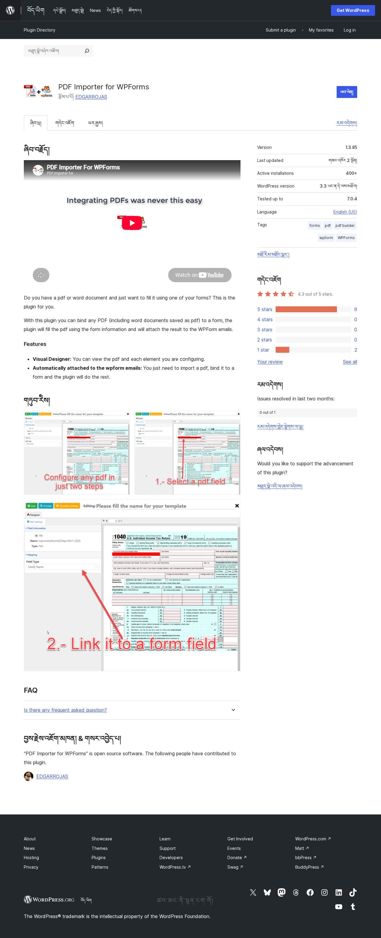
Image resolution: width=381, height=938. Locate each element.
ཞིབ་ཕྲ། (35, 123)
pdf (328, 225)
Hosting (31, 857)
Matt (302, 848)
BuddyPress (309, 867)
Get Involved (240, 838)
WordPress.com (313, 838)
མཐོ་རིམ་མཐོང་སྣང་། (273, 254)
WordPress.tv (175, 867)
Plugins (99, 857)
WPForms (346, 237)
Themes (100, 848)
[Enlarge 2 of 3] (232, 419)
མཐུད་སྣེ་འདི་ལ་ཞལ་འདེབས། (279, 486)
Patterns (100, 867)
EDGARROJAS (91, 97)
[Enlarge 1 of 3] (122, 419)
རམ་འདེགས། (347, 123)
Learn (165, 838)
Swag (235, 867)
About (30, 838)
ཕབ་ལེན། (347, 91)
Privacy (31, 867)
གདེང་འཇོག (64, 123)
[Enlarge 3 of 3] (232, 508)
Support (168, 848)
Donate (237, 857)
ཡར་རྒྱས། (95, 123)
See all (350, 362)
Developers (171, 857)
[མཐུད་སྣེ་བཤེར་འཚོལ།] (87, 51)
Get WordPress (353, 10)
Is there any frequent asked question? (65, 710)
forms (315, 225)
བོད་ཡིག (86, 900)
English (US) (345, 211)
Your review (270, 362)
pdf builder (345, 225)
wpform (326, 237)
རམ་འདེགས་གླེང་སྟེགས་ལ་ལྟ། (280, 427)
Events (234, 848)
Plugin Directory (39, 29)
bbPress (306, 857)
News (29, 848)
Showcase (102, 838)
